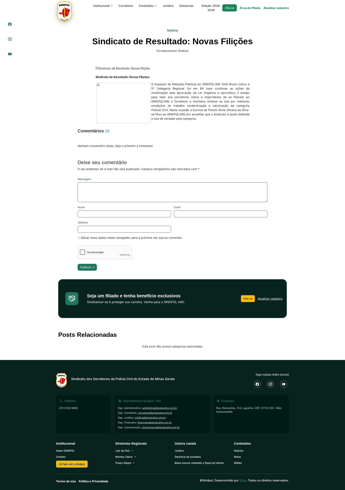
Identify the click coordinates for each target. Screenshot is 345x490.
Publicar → (87, 267)
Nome (81, 207)
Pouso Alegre (123, 462)
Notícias (238, 450)
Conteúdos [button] (146, 6)
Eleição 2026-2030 (211, 8)
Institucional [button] (101, 6)
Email (177, 207)
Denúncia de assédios (188, 456)
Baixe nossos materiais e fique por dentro (199, 462)
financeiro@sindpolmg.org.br (155, 422)
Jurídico (168, 6)
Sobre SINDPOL (65, 450)
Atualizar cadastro (276, 8)
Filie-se (229, 8)
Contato (60, 456)
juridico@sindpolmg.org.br (150, 417)
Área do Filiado (250, 8)
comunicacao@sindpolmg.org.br (161, 427)
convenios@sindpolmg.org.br (155, 412)
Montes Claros (124, 456)
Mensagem (84, 179)
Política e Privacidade (93, 481)
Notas (237, 456)
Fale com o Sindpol (73, 464)
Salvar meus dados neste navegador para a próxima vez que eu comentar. (131, 237)
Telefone (83, 222)
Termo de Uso (66, 481)
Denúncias (186, 6)
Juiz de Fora (122, 450)
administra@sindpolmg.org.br (159, 407)
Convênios (126, 6)
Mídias (238, 462)
